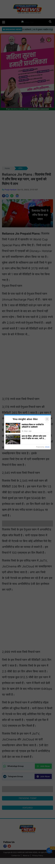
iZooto (47, 447)
